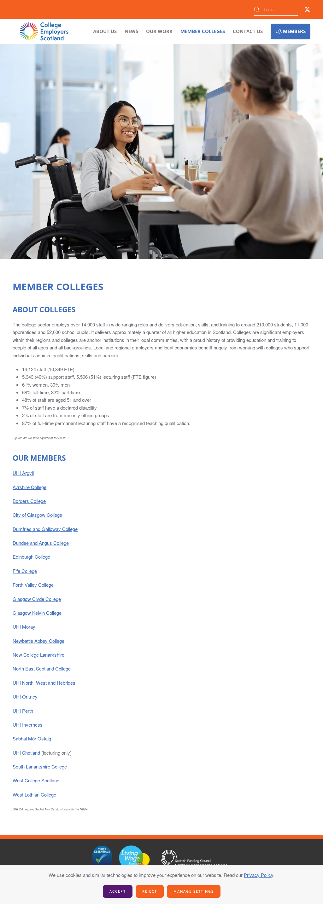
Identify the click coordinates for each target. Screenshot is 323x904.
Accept (117, 891)
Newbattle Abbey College (38, 640)
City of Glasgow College (37, 514)
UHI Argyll (23, 472)
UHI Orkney (25, 696)
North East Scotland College (42, 668)
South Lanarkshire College (40, 766)
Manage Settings (193, 891)
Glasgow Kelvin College (37, 612)
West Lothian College (34, 794)
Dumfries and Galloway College (45, 529)
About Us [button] (105, 31)
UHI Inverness (28, 724)
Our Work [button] (159, 31)
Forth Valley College (33, 584)
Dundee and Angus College (41, 542)
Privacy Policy (258, 875)
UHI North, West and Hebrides (44, 682)
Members (294, 31)
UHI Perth (23, 710)
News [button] (131, 31)
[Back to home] (44, 31)
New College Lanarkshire (38, 654)
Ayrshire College (29, 487)
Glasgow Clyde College (37, 599)
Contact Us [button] (248, 31)
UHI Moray (24, 626)
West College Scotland (36, 780)
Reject (149, 891)
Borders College (29, 501)
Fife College (25, 570)
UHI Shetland (26, 752)
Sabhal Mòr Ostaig (32, 738)
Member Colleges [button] (202, 31)
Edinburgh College (31, 556)
